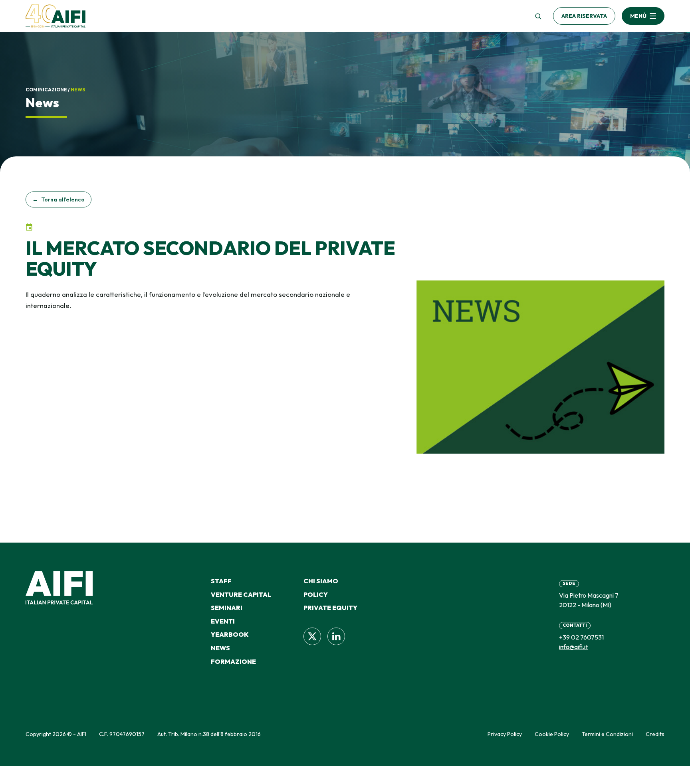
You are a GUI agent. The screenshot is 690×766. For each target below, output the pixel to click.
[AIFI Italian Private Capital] (55, 16)
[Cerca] (538, 16)
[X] (312, 636)
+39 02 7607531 (581, 637)
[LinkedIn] (336, 636)
